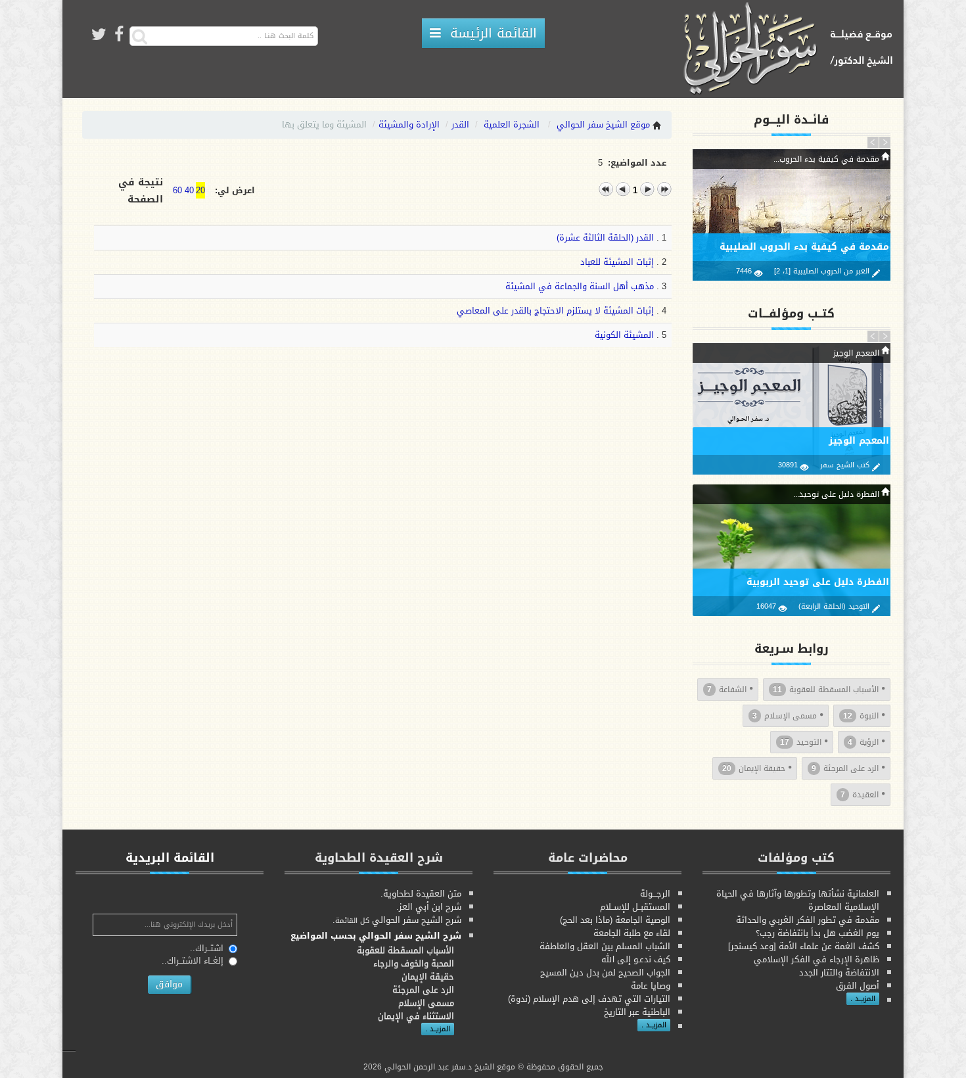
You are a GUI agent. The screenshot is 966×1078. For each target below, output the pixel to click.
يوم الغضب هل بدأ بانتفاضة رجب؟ (817, 933)
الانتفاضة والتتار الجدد (839, 972)
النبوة (861, 716)
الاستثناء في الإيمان (416, 1016)
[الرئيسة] (792, 49)
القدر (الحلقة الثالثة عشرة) (605, 237)
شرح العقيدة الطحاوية (379, 858)
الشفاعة (727, 689)
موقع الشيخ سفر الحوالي (603, 124)
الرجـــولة (655, 893)
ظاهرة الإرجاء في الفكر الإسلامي (816, 959)
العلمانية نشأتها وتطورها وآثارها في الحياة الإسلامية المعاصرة (797, 900)
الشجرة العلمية (511, 124)
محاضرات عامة (588, 858)
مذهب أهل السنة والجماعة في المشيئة (579, 286)
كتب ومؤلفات (796, 858)
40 (189, 190)
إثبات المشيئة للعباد (617, 262)
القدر (460, 124)
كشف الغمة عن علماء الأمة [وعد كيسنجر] (803, 946)
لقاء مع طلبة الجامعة (631, 933)
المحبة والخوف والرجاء (413, 963)
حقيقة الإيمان (753, 768)
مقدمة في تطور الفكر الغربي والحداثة (807, 920)
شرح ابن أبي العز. (428, 907)
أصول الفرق (857, 985)
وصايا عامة (650, 985)
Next (884, 142)
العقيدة (859, 794)
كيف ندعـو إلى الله (635, 959)
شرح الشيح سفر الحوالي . (397, 920)
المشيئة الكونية (624, 335)
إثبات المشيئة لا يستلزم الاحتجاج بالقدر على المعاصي (555, 310)
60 (177, 190)
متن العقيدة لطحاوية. (420, 893)
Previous (873, 142)
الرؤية (863, 742)
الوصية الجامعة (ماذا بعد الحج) (615, 920)
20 (200, 190)
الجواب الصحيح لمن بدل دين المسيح (605, 972)
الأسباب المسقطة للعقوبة (826, 689)
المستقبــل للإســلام (635, 907)
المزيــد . (862, 999)
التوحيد (800, 742)
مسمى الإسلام (784, 716)
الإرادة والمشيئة (409, 124)
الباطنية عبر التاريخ (637, 1012)
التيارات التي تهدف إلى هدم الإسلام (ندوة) (589, 999)
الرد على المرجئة (845, 768)
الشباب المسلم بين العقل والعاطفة (605, 946)
